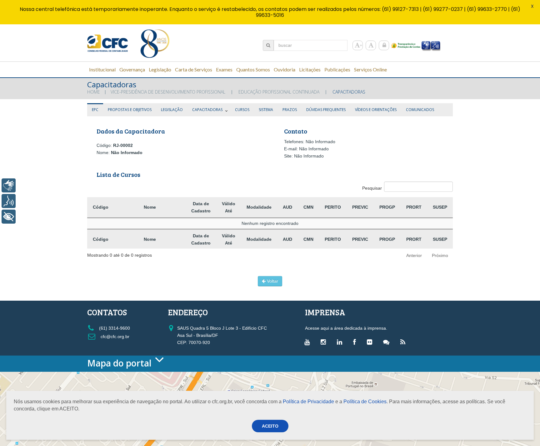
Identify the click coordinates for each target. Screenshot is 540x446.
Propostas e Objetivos (130, 109)
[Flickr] (371, 342)
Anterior (414, 255)
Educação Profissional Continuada (278, 92)
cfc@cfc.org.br (114, 336)
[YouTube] (308, 342)
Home (93, 92)
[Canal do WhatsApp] (387, 342)
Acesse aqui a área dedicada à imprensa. (346, 328)
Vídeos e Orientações (376, 109)
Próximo (440, 255)
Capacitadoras (207, 109)
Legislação (172, 109)
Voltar (272, 281)
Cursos (242, 109)
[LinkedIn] (341, 342)
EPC (95, 109)
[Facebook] (356, 342)
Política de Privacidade (308, 401)
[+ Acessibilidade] (9, 217)
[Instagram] (325, 342)
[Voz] (9, 201)
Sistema (266, 109)
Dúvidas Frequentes (326, 109)
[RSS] (404, 342)
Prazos (289, 109)
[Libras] (9, 185)
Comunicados (420, 109)
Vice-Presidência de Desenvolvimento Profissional (168, 92)
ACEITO (270, 426)
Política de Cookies (365, 401)
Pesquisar (372, 188)
